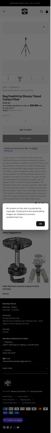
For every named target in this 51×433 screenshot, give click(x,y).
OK (38, 224)
